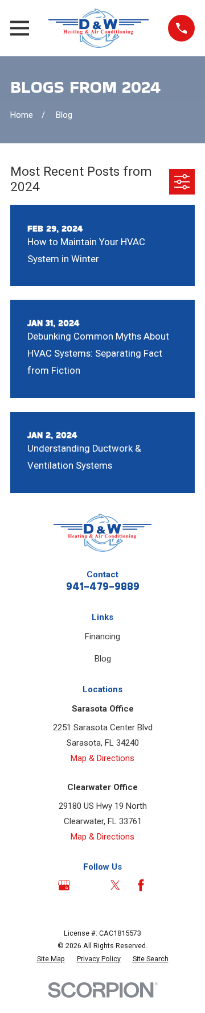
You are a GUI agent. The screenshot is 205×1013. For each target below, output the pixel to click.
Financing (102, 636)
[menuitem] (51, 959)
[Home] (98, 28)
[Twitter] (115, 885)
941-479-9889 (103, 586)
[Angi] (90, 885)
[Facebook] (141, 885)
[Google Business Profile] (64, 885)
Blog (103, 659)
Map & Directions (102, 758)
